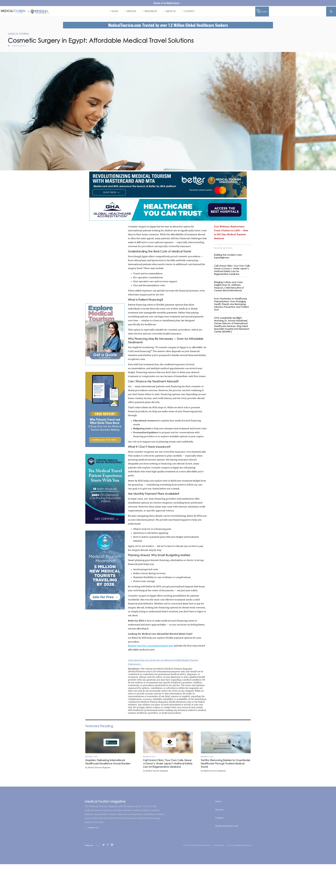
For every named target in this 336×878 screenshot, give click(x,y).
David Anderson (19, 46)
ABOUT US (171, 11)
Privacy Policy (219, 845)
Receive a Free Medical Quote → (168, 3)
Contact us (93, 828)
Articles (219, 809)
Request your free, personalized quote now (150, 645)
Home (218, 801)
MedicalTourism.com (226, 826)
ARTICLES (131, 11)
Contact (219, 817)
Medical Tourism (328, 55)
